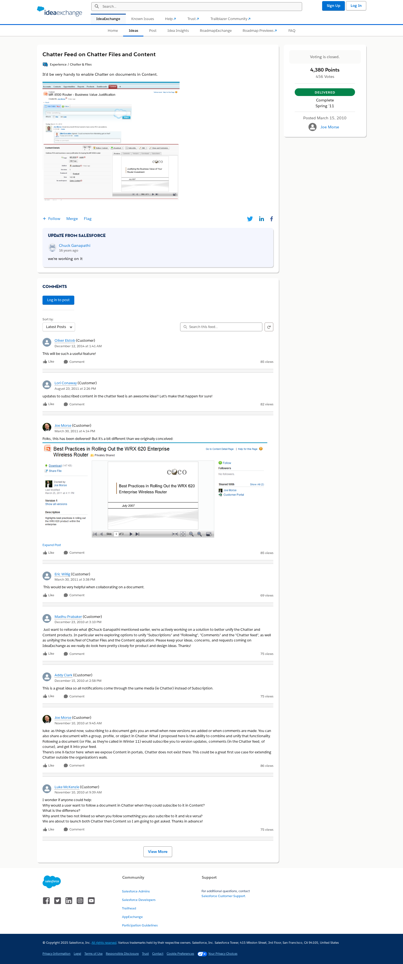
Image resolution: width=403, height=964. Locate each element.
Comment (76, 362)
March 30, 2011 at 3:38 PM (75, 579)
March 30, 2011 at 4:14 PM (75, 431)
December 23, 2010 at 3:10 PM (78, 622)
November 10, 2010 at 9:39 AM (78, 792)
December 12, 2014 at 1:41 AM (78, 346)
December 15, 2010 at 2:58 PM (78, 680)
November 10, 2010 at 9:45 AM (78, 723)
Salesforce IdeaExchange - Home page (59, 11)
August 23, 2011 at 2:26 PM (75, 388)
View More (158, 851)
